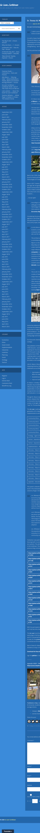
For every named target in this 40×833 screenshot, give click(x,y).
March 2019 (5, 177)
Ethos (3, 342)
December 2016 (7, 244)
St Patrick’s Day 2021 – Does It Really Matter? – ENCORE (10, 52)
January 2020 (6, 152)
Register (4, 376)
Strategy (4, 360)
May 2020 (5, 142)
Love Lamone (6, 91)
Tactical (4, 362)
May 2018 (5, 202)
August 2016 (6, 254)
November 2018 (7, 187)
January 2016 (6, 272)
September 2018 (7, 192)
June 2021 (5, 115)
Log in (4, 378)
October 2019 (6, 159)
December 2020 (7, 125)
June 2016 (5, 259)
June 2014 (5, 319)
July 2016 (5, 257)
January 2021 (6, 122)
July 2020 (5, 137)
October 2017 (6, 219)
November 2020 (7, 127)
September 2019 (7, 162)
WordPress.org (6, 386)
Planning (4, 355)
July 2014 (5, 316)
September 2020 (7, 132)
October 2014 (6, 309)
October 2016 (6, 249)
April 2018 (5, 204)
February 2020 (6, 149)
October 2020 (6, 129)
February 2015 (6, 299)
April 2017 (5, 234)
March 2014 (5, 326)
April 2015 (5, 294)
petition (34, 655)
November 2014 (7, 307)
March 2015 (5, 297)
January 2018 (6, 212)
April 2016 (5, 264)
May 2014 (5, 321)
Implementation (7, 347)
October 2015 (6, 279)
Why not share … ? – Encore (10, 45)
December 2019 (7, 154)
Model (38, 726)
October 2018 (6, 189)
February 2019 (6, 179)
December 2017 (7, 214)
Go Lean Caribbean (10, 820)
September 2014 (7, 311)
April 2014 (5, 324)
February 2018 (6, 209)
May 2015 (5, 292)
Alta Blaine (5, 77)
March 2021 (5, 117)
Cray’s (38, 290)
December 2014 (7, 304)
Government (6, 345)
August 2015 (6, 284)
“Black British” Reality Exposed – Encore (8, 57)
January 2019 (6, 182)
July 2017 (5, 227)
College (31, 726)
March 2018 (5, 207)
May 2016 (5, 262)
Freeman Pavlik (6, 71)
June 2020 (5, 139)
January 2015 (6, 302)
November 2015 (7, 277)
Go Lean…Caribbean (9, 5)
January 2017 (6, 242)
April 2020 (5, 144)
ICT (35, 726)
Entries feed (6, 381)
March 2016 (5, 267)
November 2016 (7, 247)
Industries (5, 350)
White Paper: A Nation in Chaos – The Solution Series (10, 97)
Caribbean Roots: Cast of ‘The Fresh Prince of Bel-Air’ (10, 87)
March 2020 (5, 147)
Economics (5, 340)
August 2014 (6, 314)
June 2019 (5, 169)
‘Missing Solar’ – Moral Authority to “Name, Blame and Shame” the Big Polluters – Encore (10, 79)
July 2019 (5, 167)
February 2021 (6, 120)
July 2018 (5, 197)
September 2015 (7, 282)
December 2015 (7, 274)
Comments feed (7, 383)
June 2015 (5, 289)
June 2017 (5, 229)
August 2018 (6, 194)
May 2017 (5, 232)
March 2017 (5, 237)
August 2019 (6, 164)
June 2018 (5, 199)
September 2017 (7, 222)
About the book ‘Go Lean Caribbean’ (10, 92)
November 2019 (7, 157)
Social (4, 357)
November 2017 (7, 217)
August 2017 (6, 224)
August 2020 (6, 134)
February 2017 (6, 239)
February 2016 (6, 269)
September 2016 (7, 252)
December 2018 (7, 184)
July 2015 (5, 287)
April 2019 (5, 174)
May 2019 (5, 172)
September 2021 (7, 112)
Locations (5, 352)
